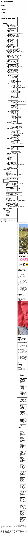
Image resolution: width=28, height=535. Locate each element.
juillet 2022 (22, 430)
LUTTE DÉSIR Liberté (13, 205)
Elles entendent (12, 162)
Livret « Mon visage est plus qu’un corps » (14, 189)
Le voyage (10, 128)
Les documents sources (13, 74)
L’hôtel (9, 60)
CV (6, 213)
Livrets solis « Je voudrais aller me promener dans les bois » (14, 192)
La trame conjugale (12, 70)
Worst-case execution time (17, 81)
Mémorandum (14, 98)
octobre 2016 (22, 503)
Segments (10, 45)
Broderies (13, 90)
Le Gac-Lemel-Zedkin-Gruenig (15, 66)
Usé (12, 149)
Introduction (11, 72)
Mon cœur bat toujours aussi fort (16, 164)
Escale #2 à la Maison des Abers (23, 400)
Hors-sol (13, 105)
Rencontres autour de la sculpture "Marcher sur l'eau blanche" (22, 298)
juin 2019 (23, 467)
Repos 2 (10, 159)
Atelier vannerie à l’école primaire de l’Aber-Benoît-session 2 (23, 406)
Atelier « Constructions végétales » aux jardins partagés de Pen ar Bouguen (22, 339)
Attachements (9, 166)
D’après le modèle (15, 112)
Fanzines (8, 199)
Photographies (6, 169)
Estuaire (10, 31)
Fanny (9, 67)
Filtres (9, 75)
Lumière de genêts (15, 139)
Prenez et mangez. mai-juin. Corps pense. (14, 196)
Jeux (12, 93)
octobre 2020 (22, 449)
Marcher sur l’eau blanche (12, 38)
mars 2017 (23, 501)
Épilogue (10, 148)
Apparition (13, 82)
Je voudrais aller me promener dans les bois (14, 175)
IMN (7, 190)
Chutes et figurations (13, 168)
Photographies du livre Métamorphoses (11, 186)
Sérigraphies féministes (11, 204)
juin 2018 (23, 487)
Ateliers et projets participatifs (10, 180)
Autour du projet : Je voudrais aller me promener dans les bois (23, 380)
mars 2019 (23, 471)
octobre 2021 (22, 441)
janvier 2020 (22, 459)
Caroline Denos (9, 173)
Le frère (13, 142)
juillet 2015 (22, 521)
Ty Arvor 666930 (12, 28)
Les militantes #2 (12, 65)
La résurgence (11, 25)
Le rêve (10, 138)
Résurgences (9, 24)
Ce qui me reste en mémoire (17, 127)
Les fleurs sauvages (15, 106)
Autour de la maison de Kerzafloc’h (19, 101)
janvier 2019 (22, 475)
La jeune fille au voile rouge (17, 143)
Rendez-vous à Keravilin (23, 420)
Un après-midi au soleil (11, 178)
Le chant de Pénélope (16, 116)
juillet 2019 (22, 466)
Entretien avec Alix (15, 151)
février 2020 (22, 456)
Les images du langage (16, 91)
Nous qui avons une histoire (12, 62)
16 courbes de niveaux (16, 117)
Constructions (11, 122)
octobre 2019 (22, 461)
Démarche (8, 212)
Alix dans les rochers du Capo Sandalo (18, 88)
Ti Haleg (10, 29)
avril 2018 (23, 490)
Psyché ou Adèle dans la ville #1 (15, 52)
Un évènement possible (16, 126)
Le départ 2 (13, 132)
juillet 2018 (22, 486)
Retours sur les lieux (13, 100)
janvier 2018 (22, 495)
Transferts (13, 118)
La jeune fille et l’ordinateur (17, 146)
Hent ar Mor (11, 30)
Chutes (10, 167)
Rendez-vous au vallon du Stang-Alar (22, 270)
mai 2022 (22, 432)
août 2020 (23, 453)
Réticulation (14, 76)
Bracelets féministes (10, 203)
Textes (7, 210)
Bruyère (13, 96)
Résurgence (8, 171)
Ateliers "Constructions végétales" (21, 368)
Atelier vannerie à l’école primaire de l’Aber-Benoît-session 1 (23, 415)
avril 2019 (23, 470)
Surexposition (11, 61)
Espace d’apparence (7, 208)
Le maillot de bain (12, 111)
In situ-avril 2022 (12, 41)
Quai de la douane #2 (13, 59)
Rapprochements (15, 110)
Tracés (12, 115)
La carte (13, 86)
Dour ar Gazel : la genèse (14, 26)
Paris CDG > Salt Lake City (17, 133)
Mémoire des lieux (12, 95)
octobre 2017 (22, 498)
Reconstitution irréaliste (16, 123)
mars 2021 (23, 445)
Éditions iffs (6, 182)
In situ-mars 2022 (12, 40)
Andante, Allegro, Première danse (13, 50)
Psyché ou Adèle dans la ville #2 (15, 54)
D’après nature (14, 107)
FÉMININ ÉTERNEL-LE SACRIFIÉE (16, 207)
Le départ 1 (13, 131)
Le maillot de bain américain (12, 71)
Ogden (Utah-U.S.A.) (15, 134)
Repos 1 (10, 158)
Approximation (14, 77)
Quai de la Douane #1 (13, 57)
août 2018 (23, 484)
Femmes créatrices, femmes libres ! (16, 200)
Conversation (14, 121)
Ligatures (8, 154)
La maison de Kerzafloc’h (16, 108)
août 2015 (23, 519)
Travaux (5, 23)
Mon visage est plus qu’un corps (13, 177)
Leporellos (8, 198)
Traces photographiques (16, 85)
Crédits (7, 215)
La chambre (11, 56)
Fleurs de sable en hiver (13, 35)
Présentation (11, 39)
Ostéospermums (15, 97)
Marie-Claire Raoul (8, 221)
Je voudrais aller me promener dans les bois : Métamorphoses (14, 184)
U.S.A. (12, 136)
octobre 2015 (22, 515)
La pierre (8, 172)
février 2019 (22, 473)
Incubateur (11, 156)
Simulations (11, 44)
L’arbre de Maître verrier (14, 48)
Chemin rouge (11, 161)
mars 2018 (23, 491)
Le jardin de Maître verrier (12, 46)
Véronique (13, 102)
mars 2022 (23, 434)
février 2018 (22, 493)
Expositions (6, 179)
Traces (9, 84)
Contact (7, 214)
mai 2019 (22, 468)
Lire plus (20, 294)
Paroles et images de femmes (15, 202)
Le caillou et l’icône (15, 92)
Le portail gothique (12, 49)
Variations (13, 113)
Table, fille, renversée (13, 69)
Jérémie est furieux (12, 163)
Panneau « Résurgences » (14, 36)
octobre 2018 (22, 482)
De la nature (22, 375)
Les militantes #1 (12, 64)
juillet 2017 (22, 500)
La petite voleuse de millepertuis (18, 103)
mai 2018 (22, 488)
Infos (4, 209)
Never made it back (15, 137)
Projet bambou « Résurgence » (15, 33)
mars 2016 (23, 508)
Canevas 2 (13, 120)
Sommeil (10, 157)
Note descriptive (12, 153)
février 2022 (22, 436)
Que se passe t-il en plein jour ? (15, 55)
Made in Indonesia (15, 144)
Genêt (12, 141)
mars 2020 (23, 454)
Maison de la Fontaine (16, 152)
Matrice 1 (10, 43)
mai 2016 (22, 507)
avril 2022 (23, 433)
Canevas (13, 80)
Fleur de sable (11, 34)
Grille (12, 79)
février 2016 (22, 510)
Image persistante (15, 125)
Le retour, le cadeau (15, 130)
